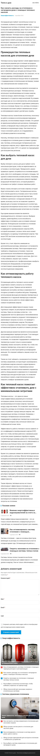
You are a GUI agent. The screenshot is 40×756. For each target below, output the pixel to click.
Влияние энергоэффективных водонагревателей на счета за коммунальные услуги (22, 512)
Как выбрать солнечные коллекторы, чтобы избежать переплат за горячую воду (18, 684)
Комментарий (5, 578)
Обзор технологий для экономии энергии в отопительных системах (17, 690)
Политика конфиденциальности (26, 753)
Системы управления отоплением (15, 694)
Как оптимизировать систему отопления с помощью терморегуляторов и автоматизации (22, 532)
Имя (2, 599)
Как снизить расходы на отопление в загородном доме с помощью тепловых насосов (20, 673)
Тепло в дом (6, 3)
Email (3, 607)
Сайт (2, 616)
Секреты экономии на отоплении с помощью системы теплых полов (24, 550)
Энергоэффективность (7, 15)
